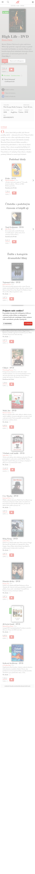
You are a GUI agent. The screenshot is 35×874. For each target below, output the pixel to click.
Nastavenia (8, 323)
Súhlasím (29, 323)
